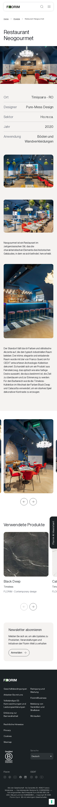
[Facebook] (20, 777)
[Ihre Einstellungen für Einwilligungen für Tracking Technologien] (52, 802)
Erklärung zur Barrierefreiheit (11, 714)
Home (6, 19)
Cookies (8, 736)
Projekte (17, 19)
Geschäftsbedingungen (15, 689)
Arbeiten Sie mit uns (13, 695)
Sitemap (8, 742)
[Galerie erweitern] (8, 489)
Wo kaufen (35, 716)
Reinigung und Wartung (37, 690)
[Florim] (13, 6)
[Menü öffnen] (49, 6)
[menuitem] (15, 689)
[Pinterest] (10, 777)
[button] (24, 501)
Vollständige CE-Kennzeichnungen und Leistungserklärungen (15, 703)
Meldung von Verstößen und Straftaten (37, 707)
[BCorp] (9, 763)
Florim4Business (38, 698)
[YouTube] (15, 777)
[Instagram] (5, 777)
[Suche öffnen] (42, 6)
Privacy (7, 730)
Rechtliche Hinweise (13, 724)
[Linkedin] (25, 777)
